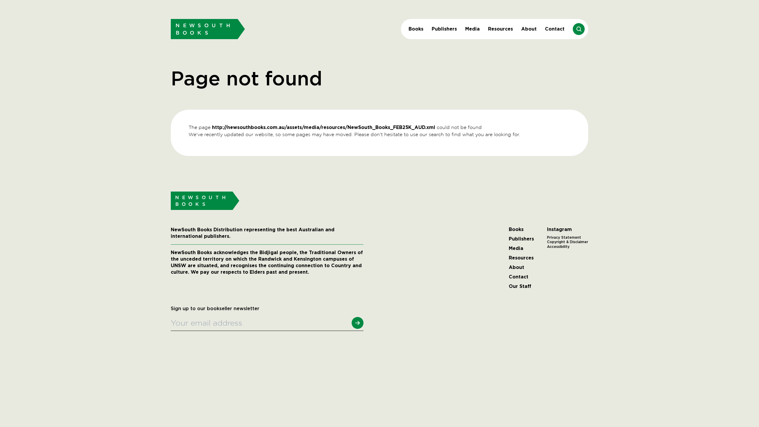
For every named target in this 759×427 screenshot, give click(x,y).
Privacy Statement (564, 237)
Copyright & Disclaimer (567, 242)
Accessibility (558, 246)
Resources (500, 29)
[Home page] (208, 29)
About (529, 29)
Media (472, 29)
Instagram (559, 229)
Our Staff (520, 286)
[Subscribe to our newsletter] (357, 323)
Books (416, 29)
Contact (555, 29)
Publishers (444, 29)
